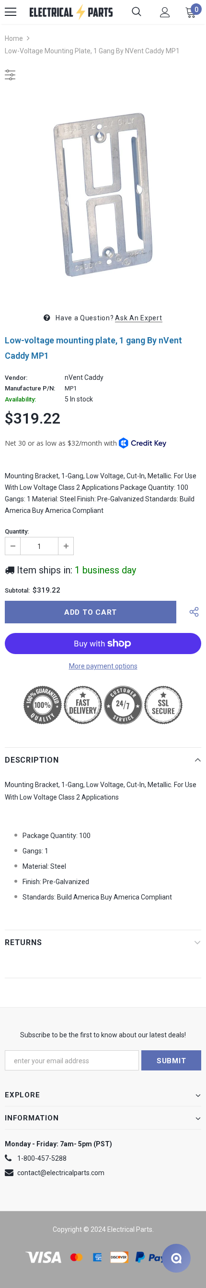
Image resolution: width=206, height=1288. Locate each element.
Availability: (20, 399)
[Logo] (71, 12)
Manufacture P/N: (30, 388)
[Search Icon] (136, 12)
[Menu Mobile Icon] (10, 12)
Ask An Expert (138, 318)
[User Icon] (165, 12)
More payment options (103, 666)
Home (14, 38)
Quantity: (17, 532)
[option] (103, 195)
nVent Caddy (84, 377)
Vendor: (16, 378)
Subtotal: (17, 591)
